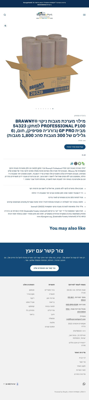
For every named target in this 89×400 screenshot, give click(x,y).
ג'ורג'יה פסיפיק (80, 115)
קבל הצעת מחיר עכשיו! (75, 147)
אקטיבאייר (30, 294)
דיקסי (32, 298)
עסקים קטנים (50, 326)
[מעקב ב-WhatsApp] (84, 383)
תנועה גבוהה (50, 306)
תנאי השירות (81, 370)
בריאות (52, 302)
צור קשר (82, 362)
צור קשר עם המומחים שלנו (44, 268)
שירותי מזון (51, 298)
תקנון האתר (81, 366)
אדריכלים (51, 310)
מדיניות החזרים (80, 374)
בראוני (32, 314)
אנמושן (31, 290)
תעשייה (52, 294)
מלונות (52, 322)
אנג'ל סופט (30, 302)
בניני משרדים (50, 290)
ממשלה (52, 318)
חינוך (53, 314)
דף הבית (82, 358)
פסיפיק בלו (30, 310)
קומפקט (31, 306)
